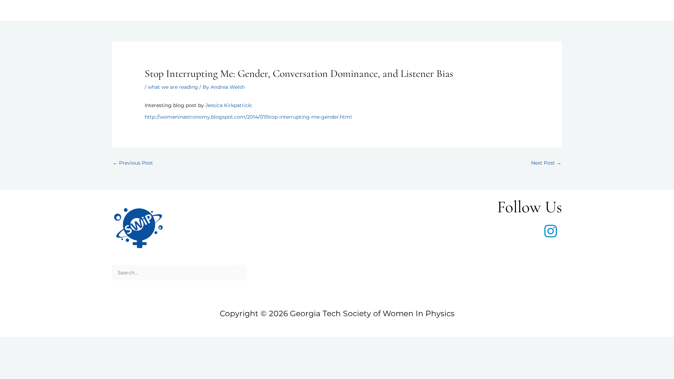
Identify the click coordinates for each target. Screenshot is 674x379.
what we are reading (173, 87)
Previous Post (133, 163)
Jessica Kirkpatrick (228, 105)
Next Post (546, 163)
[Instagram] (550, 231)
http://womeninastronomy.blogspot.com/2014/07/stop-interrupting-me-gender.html (248, 117)
